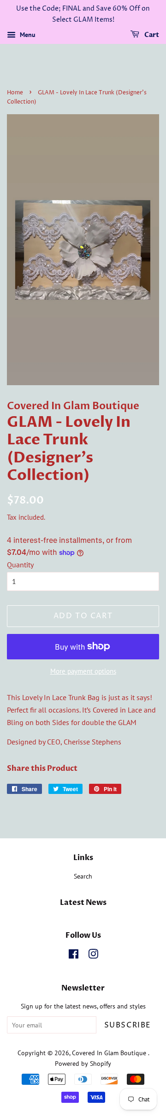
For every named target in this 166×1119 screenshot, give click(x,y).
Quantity (20, 564)
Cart (151, 35)
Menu (27, 35)
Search (83, 876)
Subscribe (127, 1025)
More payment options (83, 671)
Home (15, 93)
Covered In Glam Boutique (110, 1053)
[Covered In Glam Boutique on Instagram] (93, 956)
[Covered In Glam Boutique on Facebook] (73, 956)
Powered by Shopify (83, 1063)
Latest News (83, 903)
